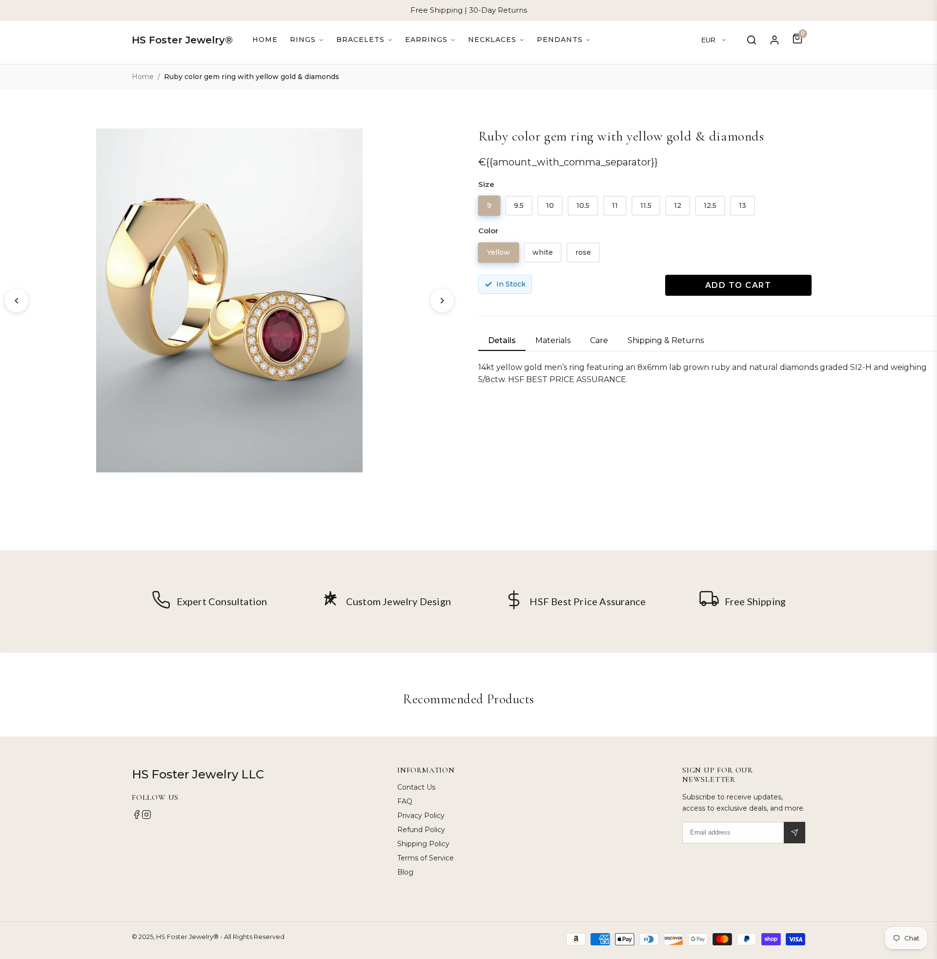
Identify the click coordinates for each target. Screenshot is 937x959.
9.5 (519, 205)
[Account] (774, 40)
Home (265, 39)
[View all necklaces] (496, 39)
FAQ (404, 801)
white (542, 252)
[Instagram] (146, 817)
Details (502, 340)
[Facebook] (137, 817)
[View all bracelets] (364, 39)
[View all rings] (307, 39)
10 (550, 205)
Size (486, 184)
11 (615, 205)
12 (677, 205)
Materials (552, 340)
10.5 (583, 205)
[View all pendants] (564, 39)
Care (599, 340)
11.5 (646, 205)
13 (742, 205)
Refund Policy (421, 829)
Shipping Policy (423, 843)
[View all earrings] (430, 39)
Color (488, 230)
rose (583, 252)
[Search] (751, 40)
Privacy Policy (421, 815)
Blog (405, 872)
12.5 (710, 205)
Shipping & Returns (666, 340)
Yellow (498, 251)
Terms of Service (425, 858)
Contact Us (416, 787)
